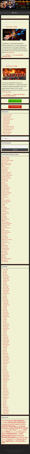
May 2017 (5, 403)
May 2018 (5, 385)
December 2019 (6, 357)
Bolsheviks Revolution (16, 422)
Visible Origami (5, 254)
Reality (4, 437)
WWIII (3, 442)
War (25, 441)
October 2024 (5, 291)
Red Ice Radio (4, 238)
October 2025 (5, 278)
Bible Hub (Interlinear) (6, 164)
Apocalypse (19, 420)
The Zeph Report (5, 261)
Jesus (17, 55)
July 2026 (5, 271)
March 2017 (5, 406)
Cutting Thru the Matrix (6, 178)
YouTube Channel (6, 120)
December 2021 (6, 324)
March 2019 (5, 370)
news (18, 434)
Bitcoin (6, 422)
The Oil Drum (4, 226)
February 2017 (6, 407)
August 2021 (5, 329)
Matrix (4, 434)
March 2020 (5, 353)
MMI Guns (4, 220)
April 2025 (5, 284)
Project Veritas (5, 233)
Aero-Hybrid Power (5, 159)
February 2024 (6, 300)
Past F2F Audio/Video (7, 114)
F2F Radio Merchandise (7, 129)
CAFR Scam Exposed (6, 172)
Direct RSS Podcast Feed (8, 119)
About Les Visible (6, 133)
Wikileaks (4, 255)
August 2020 (5, 346)
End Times (23, 427)
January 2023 (5, 312)
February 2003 (6, 413)
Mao (26, 432)
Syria (14, 441)
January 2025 (5, 287)
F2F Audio (8, 55)
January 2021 (5, 338)
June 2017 (5, 401)
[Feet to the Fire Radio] (15, 9)
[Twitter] (14, 448)
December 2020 (6, 340)
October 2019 (5, 360)
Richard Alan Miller (22, 437)
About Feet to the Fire (7, 132)
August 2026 (5, 269)
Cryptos (17, 426)
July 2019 (5, 365)
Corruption (16, 424)
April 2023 (5, 309)
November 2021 (6, 325)
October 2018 (5, 378)
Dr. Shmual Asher (5, 186)
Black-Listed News (5, 167)
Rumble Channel (6, 123)
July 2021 (5, 331)
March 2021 (5, 335)
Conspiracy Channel (6, 176)
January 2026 (5, 275)
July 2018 (5, 382)
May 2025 (5, 283)
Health (3, 432)
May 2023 (5, 307)
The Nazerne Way (5, 222)
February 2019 (6, 372)
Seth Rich (14, 439)
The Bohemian (5, 169)
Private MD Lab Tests (6, 232)
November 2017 (6, 394)
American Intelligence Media (7, 160)
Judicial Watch (5, 211)
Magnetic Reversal (5, 219)
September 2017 (6, 397)
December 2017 (6, 392)
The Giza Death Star (6, 200)
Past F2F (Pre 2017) (7, 116)
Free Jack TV (4, 195)
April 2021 (5, 334)
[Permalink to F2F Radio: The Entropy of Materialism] (14, 81)
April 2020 (5, 351)
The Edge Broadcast (6, 188)
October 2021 (5, 327)
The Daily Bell (4, 179)
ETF (2, 430)
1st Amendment (7, 420)
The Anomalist (5, 162)
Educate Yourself (5, 189)
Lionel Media (4, 217)
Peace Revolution (5, 230)
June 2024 (5, 294)
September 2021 (6, 328)
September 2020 (6, 344)
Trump (18, 441)
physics (14, 95)
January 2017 (5, 409)
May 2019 (5, 368)
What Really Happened (6, 258)
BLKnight (15, 26)
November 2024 (6, 290)
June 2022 (5, 319)
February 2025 (6, 286)
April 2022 (5, 322)
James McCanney (5, 208)
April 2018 (5, 387)
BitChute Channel (6, 122)
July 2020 (5, 347)
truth (23, 441)
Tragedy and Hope (5, 248)
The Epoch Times (5, 191)
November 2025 (6, 277)
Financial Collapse (20, 430)
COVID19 (22, 424)
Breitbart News (5, 170)
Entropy (15, 94)
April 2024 (5, 297)
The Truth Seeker (5, 249)
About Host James (6, 131)
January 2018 (5, 391)
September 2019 (6, 362)
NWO (21, 433)
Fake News (12, 430)
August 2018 (5, 381)
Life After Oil (4, 216)
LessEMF (4, 214)
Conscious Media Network (7, 175)
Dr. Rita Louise (5, 185)
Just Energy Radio (5, 213)
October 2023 (5, 303)
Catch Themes (18, 452)
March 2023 (5, 310)
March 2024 (5, 299)
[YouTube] (17, 448)
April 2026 (5, 274)
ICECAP (3, 206)
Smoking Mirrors (5, 245)
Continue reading (10, 52)
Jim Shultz (13, 432)
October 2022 (5, 315)
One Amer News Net (6, 227)
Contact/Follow (6, 125)
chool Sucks (4, 241)
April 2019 (5, 369)
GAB (3, 198)
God (14, 55)
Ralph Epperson (5, 236)
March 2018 (5, 388)
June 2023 (5, 306)
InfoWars (3, 204)
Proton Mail (4, 235)
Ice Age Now (4, 207)
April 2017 (5, 404)
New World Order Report (7, 223)
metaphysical (4, 56)
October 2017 (5, 395)
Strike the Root (5, 247)
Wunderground (5, 260)
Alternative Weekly (5, 157)
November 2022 (6, 313)
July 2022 (5, 318)
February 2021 (6, 337)
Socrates (19, 439)
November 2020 (6, 341)
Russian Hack (4, 439)
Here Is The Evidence (6, 201)
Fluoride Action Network (6, 192)
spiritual (9, 56)
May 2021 (5, 332)
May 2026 (5, 272)
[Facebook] (11, 448)
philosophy (10, 95)
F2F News (6, 430)
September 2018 (6, 379)
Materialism (20, 55)
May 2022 (5, 321)
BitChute (3, 166)
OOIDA (3, 229)
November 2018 (6, 376)
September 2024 (6, 293)
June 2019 (5, 366)
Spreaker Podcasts (7, 117)
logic (23, 432)
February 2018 (6, 389)
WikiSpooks (4, 257)
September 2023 (6, 305)
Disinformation (5, 184)
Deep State (14, 428)
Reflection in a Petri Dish (7, 239)
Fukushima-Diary (5, 197)
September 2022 (6, 316)
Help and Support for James (8, 128)
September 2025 (6, 280)
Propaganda (20, 436)
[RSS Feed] (20, 448)
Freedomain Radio (5, 194)
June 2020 (5, 348)
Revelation (12, 437)
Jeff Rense (4, 210)
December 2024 (6, 288)
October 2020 (5, 343)
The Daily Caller (5, 181)
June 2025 (5, 281)
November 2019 (6, 359)
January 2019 (5, 373)
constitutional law (7, 424)
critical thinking (8, 425)
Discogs (3, 182)
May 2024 (5, 296)
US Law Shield (5, 252)
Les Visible (18, 432)
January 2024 (5, 302)
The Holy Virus (5, 203)
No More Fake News (6, 225)
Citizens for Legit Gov (6, 173)
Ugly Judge (4, 251)
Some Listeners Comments (8, 126)
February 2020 (6, 354)
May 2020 (5, 350)
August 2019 (5, 363)
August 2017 (5, 398)
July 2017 (5, 400)
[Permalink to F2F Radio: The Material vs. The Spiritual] (14, 41)
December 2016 (6, 410)
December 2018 (6, 375)
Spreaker (3, 244)
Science (9, 439)
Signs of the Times (5, 242)
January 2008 (5, 411)
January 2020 (5, 356)
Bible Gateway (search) (6, 163)
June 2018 (5, 384)
